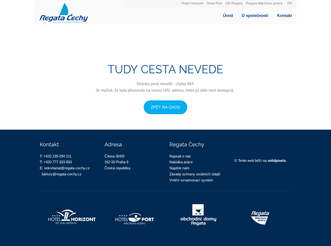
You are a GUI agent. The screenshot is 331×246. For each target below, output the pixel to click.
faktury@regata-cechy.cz (62, 174)
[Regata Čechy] (77, 12)
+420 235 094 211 (57, 156)
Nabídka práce (181, 162)
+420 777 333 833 (57, 162)
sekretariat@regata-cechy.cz (67, 168)
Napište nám (179, 168)
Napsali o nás (180, 156)
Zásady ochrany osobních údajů (194, 174)
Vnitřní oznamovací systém (191, 180)
